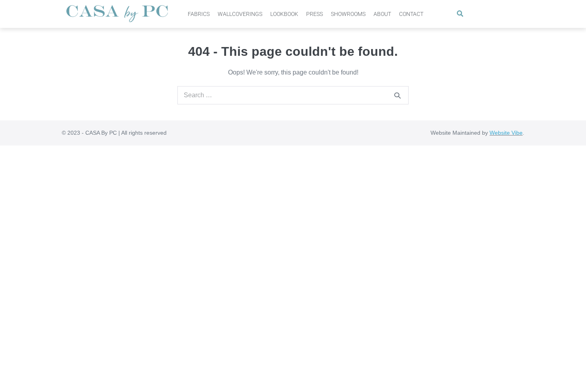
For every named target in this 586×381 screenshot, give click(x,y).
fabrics (199, 14)
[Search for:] (293, 95)
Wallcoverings (240, 14)
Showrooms (348, 14)
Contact (411, 14)
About (382, 14)
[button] (460, 14)
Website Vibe (506, 133)
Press (314, 14)
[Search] (397, 95)
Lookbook (284, 14)
